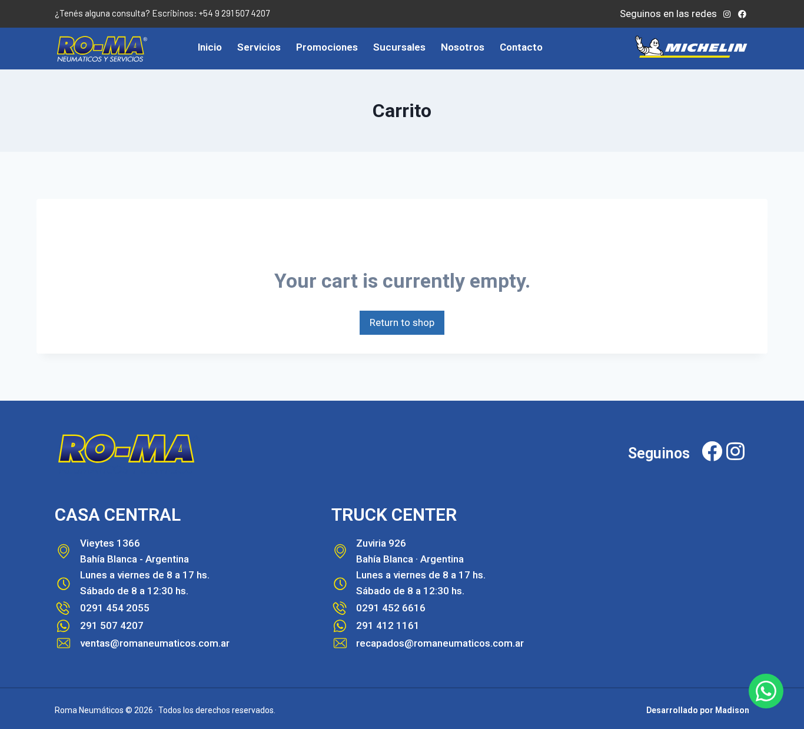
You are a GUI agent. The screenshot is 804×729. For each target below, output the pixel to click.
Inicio (210, 47)
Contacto (521, 47)
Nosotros (462, 47)
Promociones (327, 47)
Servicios (259, 47)
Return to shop (402, 322)
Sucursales (399, 47)
